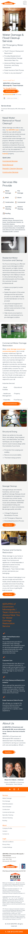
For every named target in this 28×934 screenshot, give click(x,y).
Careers (4, 831)
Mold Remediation (7, 804)
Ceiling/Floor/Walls (19, 226)
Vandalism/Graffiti (7, 231)
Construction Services (10, 172)
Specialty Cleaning (7, 815)
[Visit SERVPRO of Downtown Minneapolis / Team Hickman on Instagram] (14, 789)
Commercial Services (10, 161)
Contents (16, 231)
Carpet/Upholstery (7, 226)
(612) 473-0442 (10, 91)
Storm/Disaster (6, 806)
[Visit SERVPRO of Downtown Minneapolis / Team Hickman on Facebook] (18, 789)
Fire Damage (6, 801)
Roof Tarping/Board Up (18, 229)
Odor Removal (6, 229)
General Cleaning (7, 818)
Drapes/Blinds (20, 227)
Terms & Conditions (7, 841)
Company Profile (7, 828)
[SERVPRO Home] (8, 3)
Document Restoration (9, 227)
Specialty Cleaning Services (12, 168)
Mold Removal (7, 165)
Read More (8, 752)
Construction (6, 809)
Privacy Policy (6, 844)
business (5, 153)
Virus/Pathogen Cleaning (14, 222)
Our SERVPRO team (12, 130)
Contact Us (5, 834)
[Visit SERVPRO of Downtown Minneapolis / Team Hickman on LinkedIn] (9, 789)
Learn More (8, 525)
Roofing (4, 820)
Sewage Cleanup (7, 220)
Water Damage (7, 798)
